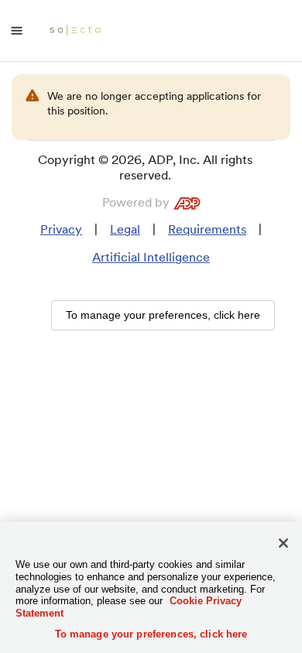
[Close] (283, 543)
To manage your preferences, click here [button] (163, 315)
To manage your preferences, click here (151, 634)
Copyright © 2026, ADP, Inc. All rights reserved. (145, 167)
